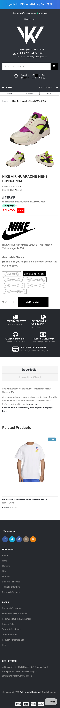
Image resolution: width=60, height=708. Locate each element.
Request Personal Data (13, 640)
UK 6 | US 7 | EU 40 (12, 274)
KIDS (49, 93)
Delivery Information (12, 608)
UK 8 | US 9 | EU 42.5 (36, 280)
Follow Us (44, 87)
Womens (6, 566)
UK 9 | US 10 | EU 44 (36, 286)
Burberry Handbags (11, 582)
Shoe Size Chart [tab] (30, 377)
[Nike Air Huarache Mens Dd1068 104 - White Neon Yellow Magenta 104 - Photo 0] (15, 159)
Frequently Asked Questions (15, 613)
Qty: (4, 301)
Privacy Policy (8, 624)
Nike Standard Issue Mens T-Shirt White (24, 499)
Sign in (26, 78)
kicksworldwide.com (29, 692)
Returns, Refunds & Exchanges (16, 619)
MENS (9, 93)
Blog (4, 645)
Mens (4, 561)
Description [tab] (30, 369)
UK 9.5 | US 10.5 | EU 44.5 (14, 291)
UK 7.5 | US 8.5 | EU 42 (13, 280)
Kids (4, 571)
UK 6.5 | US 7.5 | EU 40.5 (34, 274)
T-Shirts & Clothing (11, 587)
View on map (9, 531)
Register (25, 75)
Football (6, 576)
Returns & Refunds (11, 592)
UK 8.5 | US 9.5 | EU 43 (13, 286)
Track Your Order (10, 634)
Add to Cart (33, 302)
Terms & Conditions (11, 629)
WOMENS (29, 93)
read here (33, 404)
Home (5, 101)
